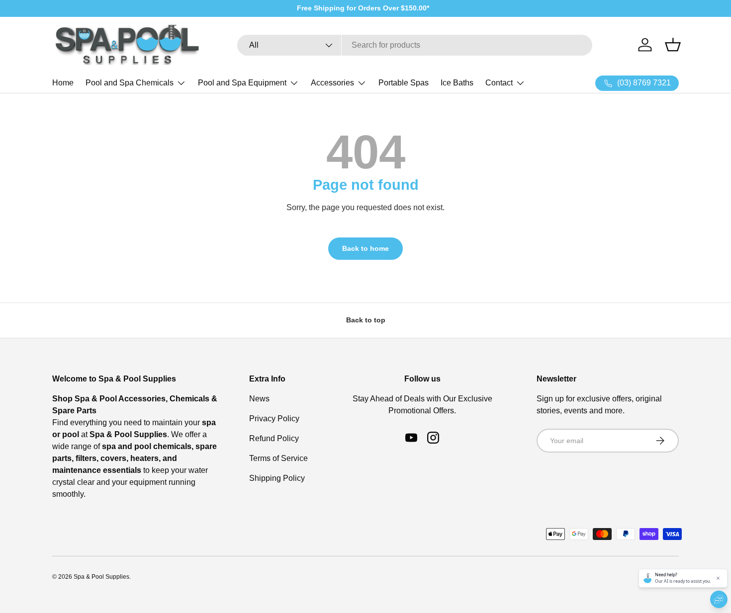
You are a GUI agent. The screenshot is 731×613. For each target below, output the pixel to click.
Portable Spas (403, 82)
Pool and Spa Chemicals (130, 82)
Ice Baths (457, 82)
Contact (499, 82)
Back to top (365, 320)
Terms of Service (278, 458)
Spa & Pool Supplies (101, 576)
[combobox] (414, 45)
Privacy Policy (274, 418)
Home (63, 82)
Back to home (365, 248)
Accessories (332, 82)
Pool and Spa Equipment (242, 82)
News (259, 398)
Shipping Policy (277, 478)
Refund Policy (274, 438)
